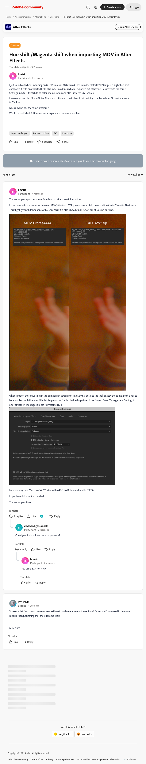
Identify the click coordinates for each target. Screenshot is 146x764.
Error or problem (41, 133)
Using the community (18, 759)
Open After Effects (128, 26)
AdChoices (131, 759)
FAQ (55, 133)
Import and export (19, 133)
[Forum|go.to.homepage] (28, 7)
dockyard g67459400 (36, 525)
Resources (67, 133)
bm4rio (22, 74)
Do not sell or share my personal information (98, 759)
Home (8, 16)
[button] (7, 8)
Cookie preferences (65, 759)
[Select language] (96, 7)
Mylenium (23, 601)
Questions (54, 16)
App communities (23, 16)
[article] (72, 353)
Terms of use (37, 759)
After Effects (40, 16)
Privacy (49, 759)
